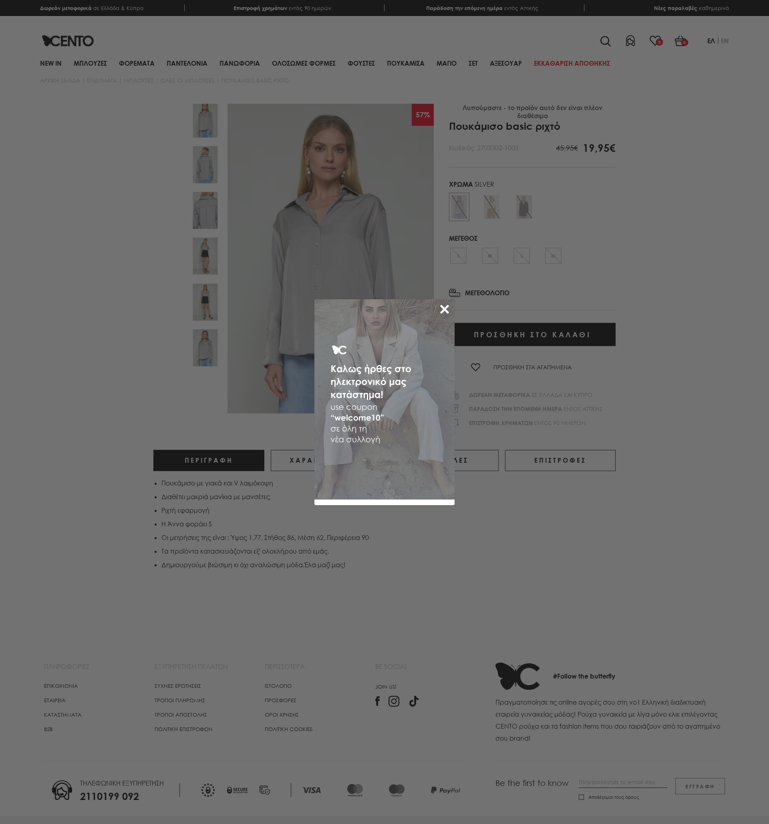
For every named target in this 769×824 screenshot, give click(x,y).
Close (446, 307)
